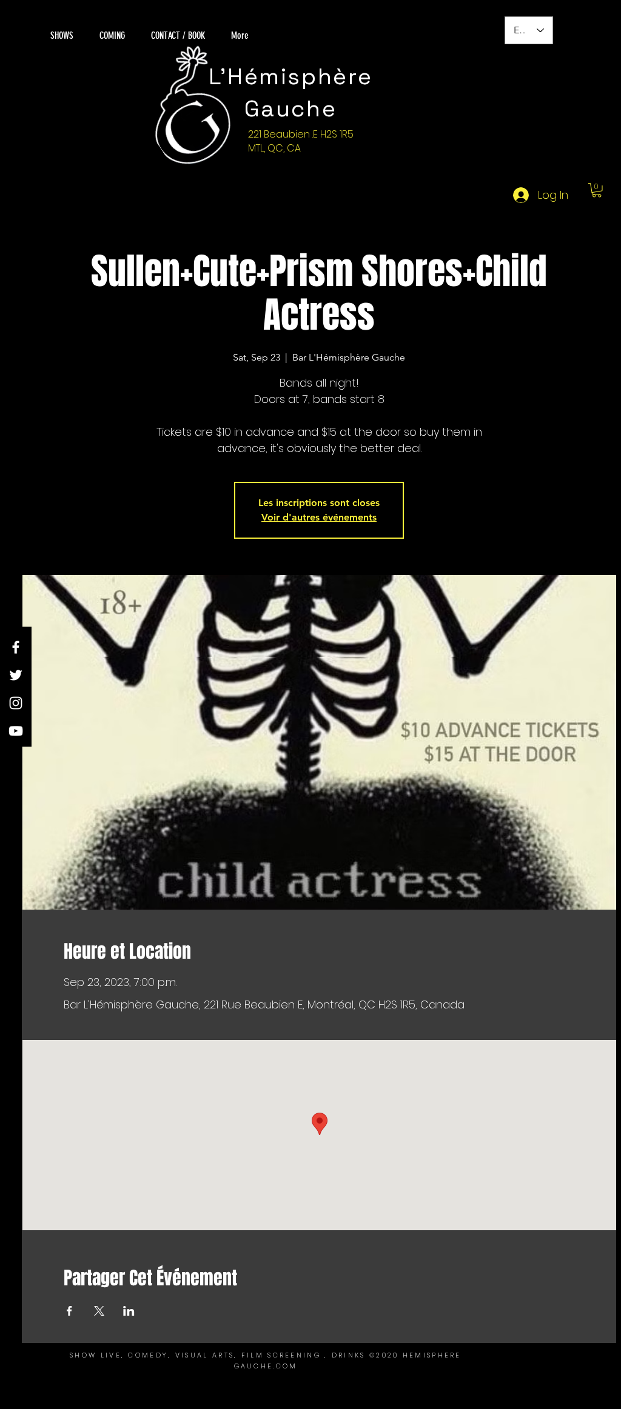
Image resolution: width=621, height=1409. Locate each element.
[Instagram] (15, 703)
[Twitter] (15, 675)
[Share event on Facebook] (69, 1311)
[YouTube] (15, 730)
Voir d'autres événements (319, 517)
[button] (596, 190)
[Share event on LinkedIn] (129, 1311)
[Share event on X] (99, 1311)
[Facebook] (15, 647)
